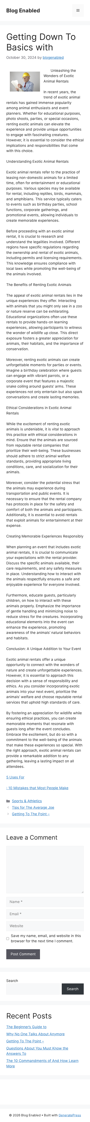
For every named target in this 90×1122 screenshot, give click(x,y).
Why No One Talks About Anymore (35, 1034)
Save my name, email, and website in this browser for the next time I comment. (46, 938)
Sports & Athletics (27, 801)
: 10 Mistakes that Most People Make (37, 788)
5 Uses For (15, 777)
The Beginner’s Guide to (26, 1027)
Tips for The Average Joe (33, 807)
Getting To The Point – (31, 814)
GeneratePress (70, 1115)
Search (12, 981)
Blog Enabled (23, 10)
